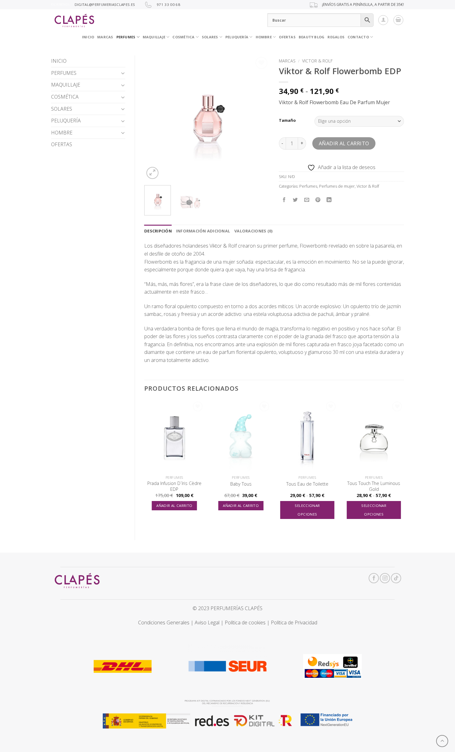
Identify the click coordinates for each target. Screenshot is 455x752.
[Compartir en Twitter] (295, 200)
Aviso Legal (207, 622)
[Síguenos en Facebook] (374, 578)
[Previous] (154, 117)
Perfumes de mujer (337, 186)
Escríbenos (60, 4)
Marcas (287, 61)
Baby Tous (241, 484)
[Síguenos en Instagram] (385, 578)
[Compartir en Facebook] (284, 200)
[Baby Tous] (241, 436)
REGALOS (335, 37)
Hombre (264, 37)
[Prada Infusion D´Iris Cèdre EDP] (174, 436)
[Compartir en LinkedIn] (329, 200)
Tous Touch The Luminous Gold (373, 486)
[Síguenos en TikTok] (396, 578)
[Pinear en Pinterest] (318, 200)
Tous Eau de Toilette (307, 484)
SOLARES (210, 37)
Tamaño (287, 120)
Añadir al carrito (344, 143)
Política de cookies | (248, 622)
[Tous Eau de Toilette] (307, 436)
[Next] (259, 117)
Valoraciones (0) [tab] (253, 231)
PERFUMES (126, 37)
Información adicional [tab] (203, 231)
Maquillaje (154, 37)
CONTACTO (358, 37)
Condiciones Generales (163, 622)
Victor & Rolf (317, 61)
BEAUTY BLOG (311, 37)
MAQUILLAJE (65, 84)
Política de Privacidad (294, 622)
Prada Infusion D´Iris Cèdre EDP (174, 486)
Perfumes (308, 186)
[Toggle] (122, 73)
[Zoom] (152, 173)
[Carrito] (398, 20)
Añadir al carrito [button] (174, 505)
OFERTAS (287, 37)
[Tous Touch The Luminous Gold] (374, 436)
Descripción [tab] (158, 231)
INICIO (88, 37)
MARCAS (105, 37)
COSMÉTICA (183, 37)
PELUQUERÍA (236, 37)
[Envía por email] (306, 200)
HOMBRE (61, 132)
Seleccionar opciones (307, 509)
